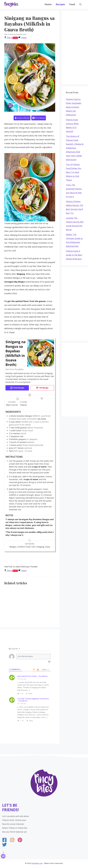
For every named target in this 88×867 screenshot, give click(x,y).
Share (9, 37)
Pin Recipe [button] (43, 388)
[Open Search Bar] (80, 4)
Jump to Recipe (23, 118)
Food (72, 4)
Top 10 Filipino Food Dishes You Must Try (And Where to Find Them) (73, 172)
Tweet (23, 37)
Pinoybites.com (36, 863)
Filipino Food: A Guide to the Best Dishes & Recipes (74, 255)
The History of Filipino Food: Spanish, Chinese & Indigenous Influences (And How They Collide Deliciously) (74, 148)
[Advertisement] (43, 558)
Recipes (60, 4)
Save (16, 38)
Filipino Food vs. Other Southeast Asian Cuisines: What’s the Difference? (73, 107)
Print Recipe (40, 118)
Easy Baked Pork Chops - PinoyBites (32, 676)
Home (48, 4)
